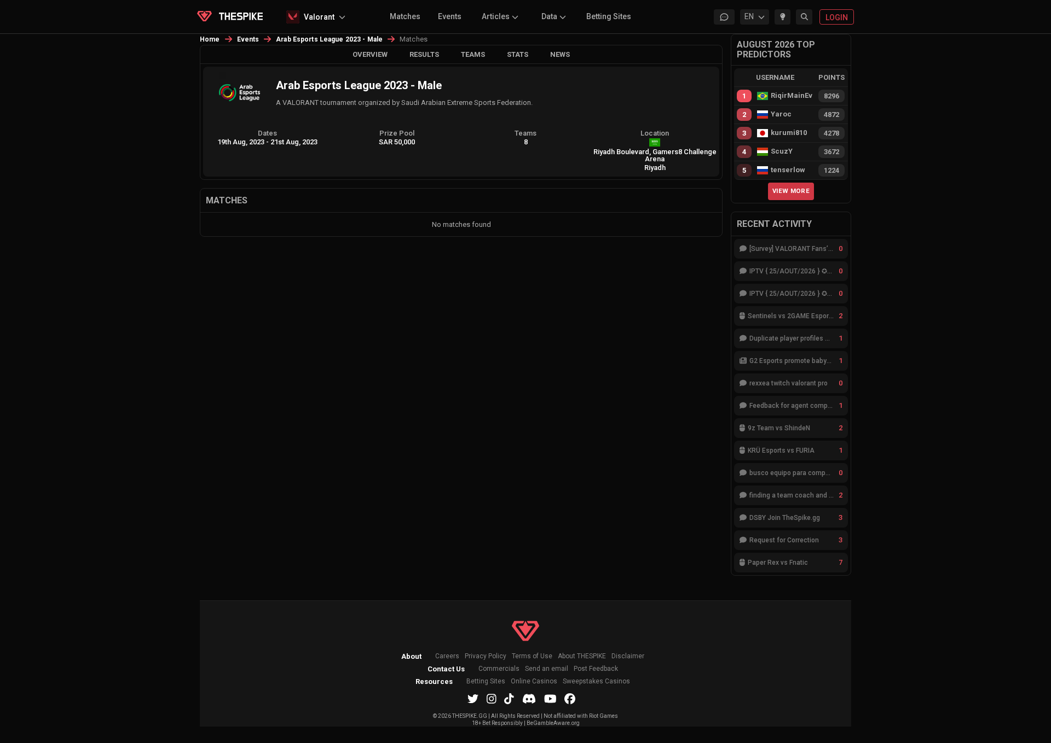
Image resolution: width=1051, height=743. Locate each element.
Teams (473, 54)
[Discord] (529, 698)
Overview (370, 54)
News (560, 54)
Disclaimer (627, 656)
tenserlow (788, 170)
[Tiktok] (509, 698)
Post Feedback (596, 668)
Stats (517, 54)
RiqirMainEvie (791, 96)
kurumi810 (789, 133)
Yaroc (781, 114)
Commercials (498, 668)
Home (210, 39)
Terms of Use (532, 656)
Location (654, 133)
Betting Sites (608, 16)
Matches (405, 16)
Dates (267, 133)
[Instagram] (491, 698)
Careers (447, 656)
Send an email (546, 668)
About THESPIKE (582, 656)
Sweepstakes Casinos (596, 681)
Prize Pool (396, 133)
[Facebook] (569, 698)
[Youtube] (550, 698)
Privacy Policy (485, 656)
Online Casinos (534, 681)
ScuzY (782, 151)
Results (424, 54)
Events (449, 16)
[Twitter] (472, 698)
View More (791, 191)
